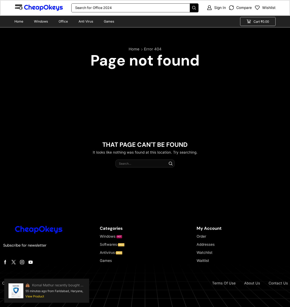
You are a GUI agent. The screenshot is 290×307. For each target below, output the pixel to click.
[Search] (194, 8)
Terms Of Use (224, 283)
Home (134, 49)
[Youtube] (30, 262)
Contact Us (278, 283)
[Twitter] (13, 262)
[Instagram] (22, 262)
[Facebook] (5, 262)
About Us (252, 283)
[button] (216, 7)
